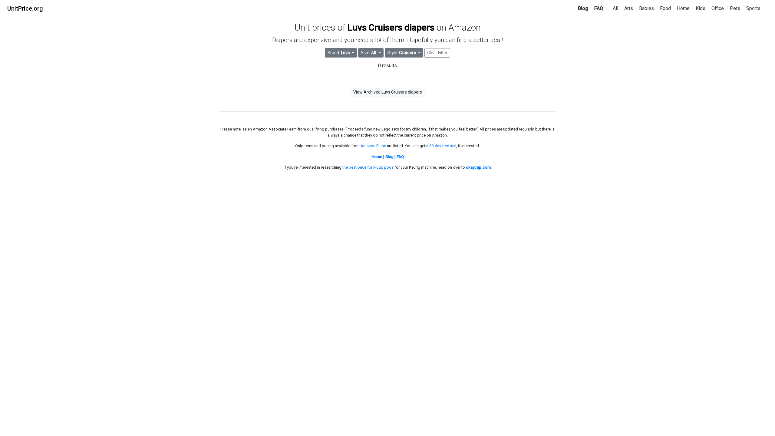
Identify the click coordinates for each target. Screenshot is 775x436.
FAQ (598, 8)
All (615, 8)
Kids (700, 8)
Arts (628, 8)
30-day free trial (442, 146)
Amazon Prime (373, 146)
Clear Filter (437, 52)
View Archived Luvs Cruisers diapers (387, 92)
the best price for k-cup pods (368, 167)
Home (683, 8)
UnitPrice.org (25, 8)
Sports (753, 8)
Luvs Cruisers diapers (391, 27)
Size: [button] (368, 52)
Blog (583, 8)
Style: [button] (402, 52)
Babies (646, 8)
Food (665, 8)
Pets (735, 8)
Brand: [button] (339, 52)
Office (717, 8)
